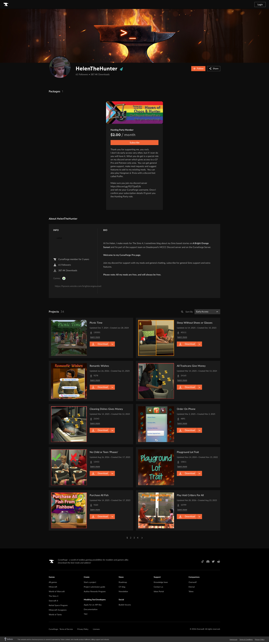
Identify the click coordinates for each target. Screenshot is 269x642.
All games (53, 582)
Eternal (192, 587)
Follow (200, 68)
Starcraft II (53, 601)
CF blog (122, 587)
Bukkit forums (125, 605)
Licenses (96, 629)
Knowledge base (161, 582)
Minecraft (53, 587)
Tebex (191, 592)
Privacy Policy (82, 629)
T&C (86, 614)
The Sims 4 (53, 596)
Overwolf (193, 582)
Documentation (91, 609)
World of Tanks (55, 615)
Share (215, 68)
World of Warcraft (57, 592)
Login (260, 5)
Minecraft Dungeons (58, 610)
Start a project (90, 582)
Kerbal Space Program (58, 605)
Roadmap (123, 582)
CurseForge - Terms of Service (61, 629)
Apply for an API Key (93, 605)
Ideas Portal (159, 592)
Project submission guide (94, 587)
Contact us (158, 587)
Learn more (95, 337)
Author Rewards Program (95, 592)
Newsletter (123, 592)
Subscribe (134, 143)
